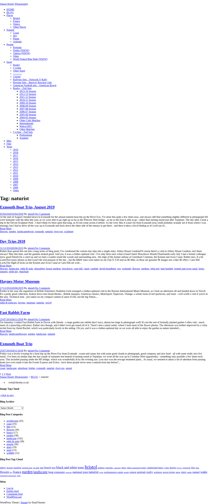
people (9, 444)
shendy (31, 214)
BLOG (10, 12)
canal (86, 268)
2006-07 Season (28, 111)
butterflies (109, 468)
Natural (10, 30)
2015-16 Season (28, 91)
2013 (15, 167)
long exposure (56, 472)
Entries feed (12, 491)
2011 (15, 173)
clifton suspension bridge (136, 468)
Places (9, 15)
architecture (12, 421)
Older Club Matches (30, 120)
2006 (15, 187)
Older (16, 190)
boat (25, 368)
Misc (9, 140)
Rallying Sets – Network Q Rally (30, 79)
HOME (10, 9)
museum (30, 302)
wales (203, 472)
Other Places (19, 27)
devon (30, 231)
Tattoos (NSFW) (21, 53)
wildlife (10, 453)
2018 (15, 152)
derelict (173, 467)
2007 (15, 184)
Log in (9, 488)
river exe (58, 231)
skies (36, 268)
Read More (6, 228)
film (8, 426)
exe (119, 268)
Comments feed (14, 494)
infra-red (154, 268)
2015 (15, 161)
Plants (16, 38)
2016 (15, 158)
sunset (69, 368)
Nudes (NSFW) (21, 50)
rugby (149, 472)
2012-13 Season (28, 94)
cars (15, 302)
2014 (15, 164)
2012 (15, 170)
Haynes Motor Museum (19, 281)
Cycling (17, 67)
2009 (15, 178)
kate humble (167, 268)
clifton (123, 468)
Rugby (16, 65)
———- (17, 73)
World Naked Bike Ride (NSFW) (30, 59)
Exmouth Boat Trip (16, 344)
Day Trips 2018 (12, 241)
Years (9, 146)
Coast (16, 32)
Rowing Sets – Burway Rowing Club (32, 82)
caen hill (78, 268)
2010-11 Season (28, 100)
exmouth (39, 231)
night (101, 472)
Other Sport (19, 70)
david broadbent (107, 268)
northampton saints (113, 472)
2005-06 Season (28, 114)
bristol (91, 466)
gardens (145, 268)
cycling (166, 468)
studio (189, 472)
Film (8, 143)
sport (9, 450)
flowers (4, 231)
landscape (22, 231)
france (9, 432)
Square (24, 502)
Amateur (24, 138)
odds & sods (26, 268)
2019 (15, 149)
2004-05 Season (28, 117)
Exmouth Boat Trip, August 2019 (27, 207)
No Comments (42, 214)
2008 (15, 181)
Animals (17, 41)
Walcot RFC (26, 126)
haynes (21, 302)
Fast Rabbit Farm (15, 312)
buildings (101, 468)
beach (47, 467)
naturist (49, 231)
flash (197, 468)
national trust (80, 472)
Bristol (16, 18)
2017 (15, 155)
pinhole (133, 472)
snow (178, 472)
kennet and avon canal (185, 268)
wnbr (19, 476)
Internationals (26, 123)
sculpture (68, 231)
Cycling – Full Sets (23, 132)
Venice (16, 24)
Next (8, 374)
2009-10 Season (28, 103)
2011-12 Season (28, 97)
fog (11, 472)
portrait (141, 472)
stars (183, 472)
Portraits (17, 47)
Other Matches (27, 129)
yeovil (48, 302)
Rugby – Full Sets (22, 88)
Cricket (16, 76)
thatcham (24, 271)
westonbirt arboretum (8, 476)
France (16, 21)
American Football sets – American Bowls (34, 85)
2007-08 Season (28, 108)
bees (54, 467)
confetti (94, 268)
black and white (66, 467)
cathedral (117, 468)
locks (201, 268)
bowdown (67, 268)
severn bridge (169, 472)
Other (16, 56)
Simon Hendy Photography (14, 4)
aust (42, 467)
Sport (9, 62)
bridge (32, 368)
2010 (15, 175)
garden (12, 231)
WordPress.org (14, 497)
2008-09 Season (28, 105)
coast (2, 368)
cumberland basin (155, 467)
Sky (15, 35)
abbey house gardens (50, 268)
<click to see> (7, 395)
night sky (13, 271)
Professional (26, 135)
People (9, 44)
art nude (36, 468)
